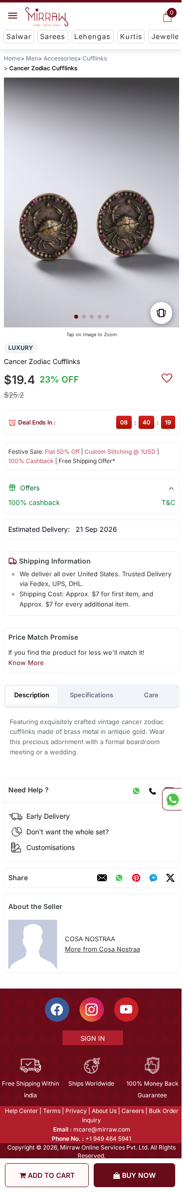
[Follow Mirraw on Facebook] (56, 1009)
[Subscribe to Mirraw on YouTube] (125, 1009)
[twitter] (170, 878)
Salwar (18, 36)
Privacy (75, 1110)
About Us (103, 1110)
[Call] (152, 790)
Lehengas (92, 36)
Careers (132, 1110)
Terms (51, 1110)
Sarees (52, 36)
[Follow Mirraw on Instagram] (91, 1009)
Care (151, 695)
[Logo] (46, 17)
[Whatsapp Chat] (172, 799)
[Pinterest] (136, 878)
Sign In (92, 1038)
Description (31, 695)
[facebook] (153, 878)
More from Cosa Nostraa (102, 949)
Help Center (20, 1110)
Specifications (91, 695)
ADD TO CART (50, 1175)
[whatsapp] (118, 878)
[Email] (101, 878)
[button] (76, 317)
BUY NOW (138, 1175)
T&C (168, 502)
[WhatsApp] (136, 790)
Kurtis (131, 36)
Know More (25, 663)
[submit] (166, 376)
